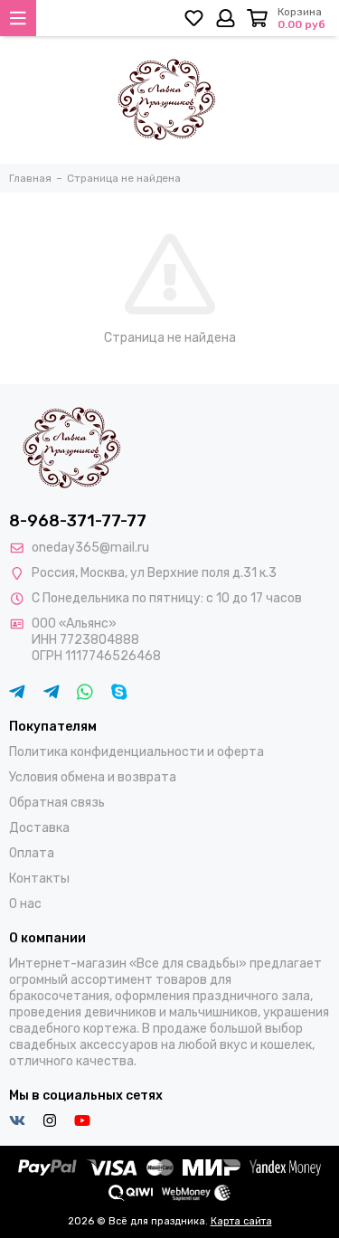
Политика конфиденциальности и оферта (136, 752)
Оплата (31, 853)
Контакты (39, 878)
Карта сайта (241, 1221)
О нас (25, 904)
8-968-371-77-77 (77, 521)
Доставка (39, 828)
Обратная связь (57, 802)
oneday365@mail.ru (90, 547)
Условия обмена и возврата (92, 777)
